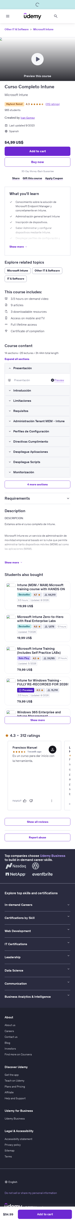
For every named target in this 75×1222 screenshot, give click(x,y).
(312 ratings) (52, 104)
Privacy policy (13, 1144)
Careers (9, 1031)
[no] (31, 801)
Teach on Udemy (14, 1080)
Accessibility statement (18, 1139)
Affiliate (9, 1092)
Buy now (37, 162)
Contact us (11, 1037)
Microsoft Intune (43, 29)
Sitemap (9, 1150)
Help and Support (15, 1098)
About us (10, 1025)
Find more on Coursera (18, 1054)
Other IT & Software (17, 29)
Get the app (12, 1075)
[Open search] (56, 16)
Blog (7, 1043)
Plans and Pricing (15, 1086)
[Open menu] (8, 16)
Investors (10, 1048)
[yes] (24, 801)
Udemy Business (52, 856)
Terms (8, 1156)
